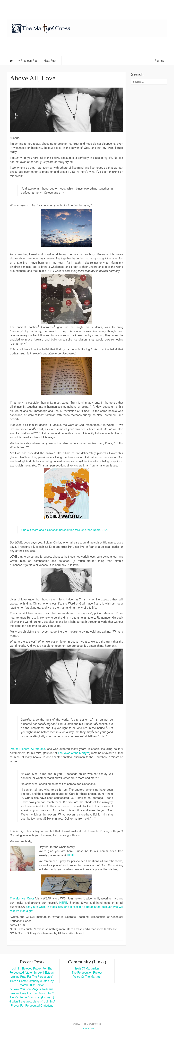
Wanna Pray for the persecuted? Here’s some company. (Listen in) (32, 995)
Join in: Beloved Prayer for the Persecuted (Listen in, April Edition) (32, 970)
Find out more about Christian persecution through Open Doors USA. (64, 530)
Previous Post (29, 60)
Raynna (159, 60)
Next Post (50, 60)
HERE (71, 855)
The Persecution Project (87, 972)
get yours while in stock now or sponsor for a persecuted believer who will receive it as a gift (66, 908)
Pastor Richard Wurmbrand (27, 748)
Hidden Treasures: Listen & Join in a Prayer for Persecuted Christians (32, 1003)
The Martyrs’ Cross (22, 898)
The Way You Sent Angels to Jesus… (32, 989)
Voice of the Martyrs (87, 976)
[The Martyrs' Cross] (87, 27)
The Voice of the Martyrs (73, 753)
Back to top (88, 1028)
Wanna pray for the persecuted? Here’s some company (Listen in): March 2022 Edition (32, 980)
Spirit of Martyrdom (87, 968)
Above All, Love (32, 78)
